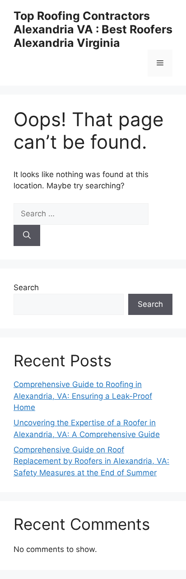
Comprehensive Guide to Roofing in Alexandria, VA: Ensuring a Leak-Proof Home (83, 396)
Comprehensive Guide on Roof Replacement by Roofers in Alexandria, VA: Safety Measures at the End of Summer (91, 461)
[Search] (27, 235)
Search (26, 287)
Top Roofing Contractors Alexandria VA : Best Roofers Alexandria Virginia (93, 29)
